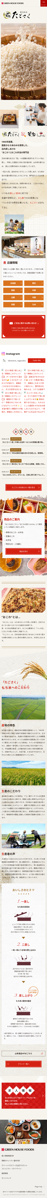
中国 (34, 297)
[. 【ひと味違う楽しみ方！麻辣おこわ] (34, 379)
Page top (38, 1186)
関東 (13, 290)
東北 (34, 283)
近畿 (13, 297)
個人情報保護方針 (8, 1156)
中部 (34, 290)
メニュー (43, 5)
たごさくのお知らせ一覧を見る (23, 487)
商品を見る (23, 551)
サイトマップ (6, 1178)
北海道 (13, 283)
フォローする (37, 360)
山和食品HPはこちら (23, 1053)
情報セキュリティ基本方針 (11, 1160)
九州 (34, 304)
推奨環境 (5, 1173)
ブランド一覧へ (23, 1064)
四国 (13, 304)
